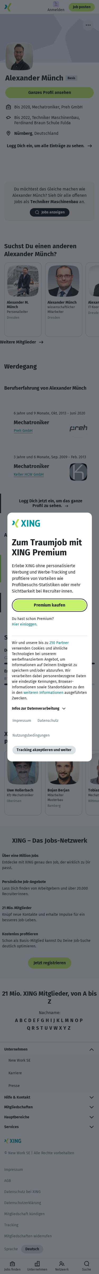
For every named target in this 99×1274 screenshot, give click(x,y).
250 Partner (59, 643)
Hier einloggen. (24, 624)
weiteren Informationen (43, 692)
